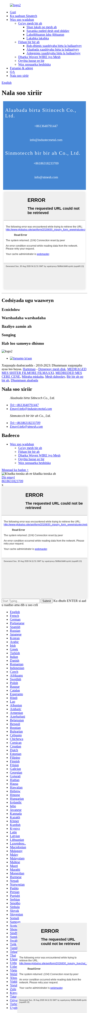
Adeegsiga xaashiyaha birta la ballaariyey (53, 53)
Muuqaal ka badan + (15, 470)
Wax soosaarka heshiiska (34, 64)
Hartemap (29, 369)
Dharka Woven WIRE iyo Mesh (39, 57)
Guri (13, 12)
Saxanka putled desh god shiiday (47, 31)
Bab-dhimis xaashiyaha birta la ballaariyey (54, 45)
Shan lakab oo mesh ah (41, 27)
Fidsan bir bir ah (29, 42)
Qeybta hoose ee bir (31, 60)
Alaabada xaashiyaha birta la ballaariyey (52, 49)
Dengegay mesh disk (52, 369)
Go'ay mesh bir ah (30, 23)
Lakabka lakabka (37, 38)
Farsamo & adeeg (21, 68)
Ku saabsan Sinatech (23, 16)
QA (12, 72)
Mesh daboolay (55, 376)
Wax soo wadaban (22, 19)
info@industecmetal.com (46, 140)
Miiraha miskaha (32, 376)
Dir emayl (8, 477)
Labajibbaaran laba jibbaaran (45, 34)
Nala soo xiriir (19, 75)
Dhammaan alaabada (24, 380)
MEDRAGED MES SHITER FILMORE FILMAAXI (44, 371)
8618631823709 (12, 481)
